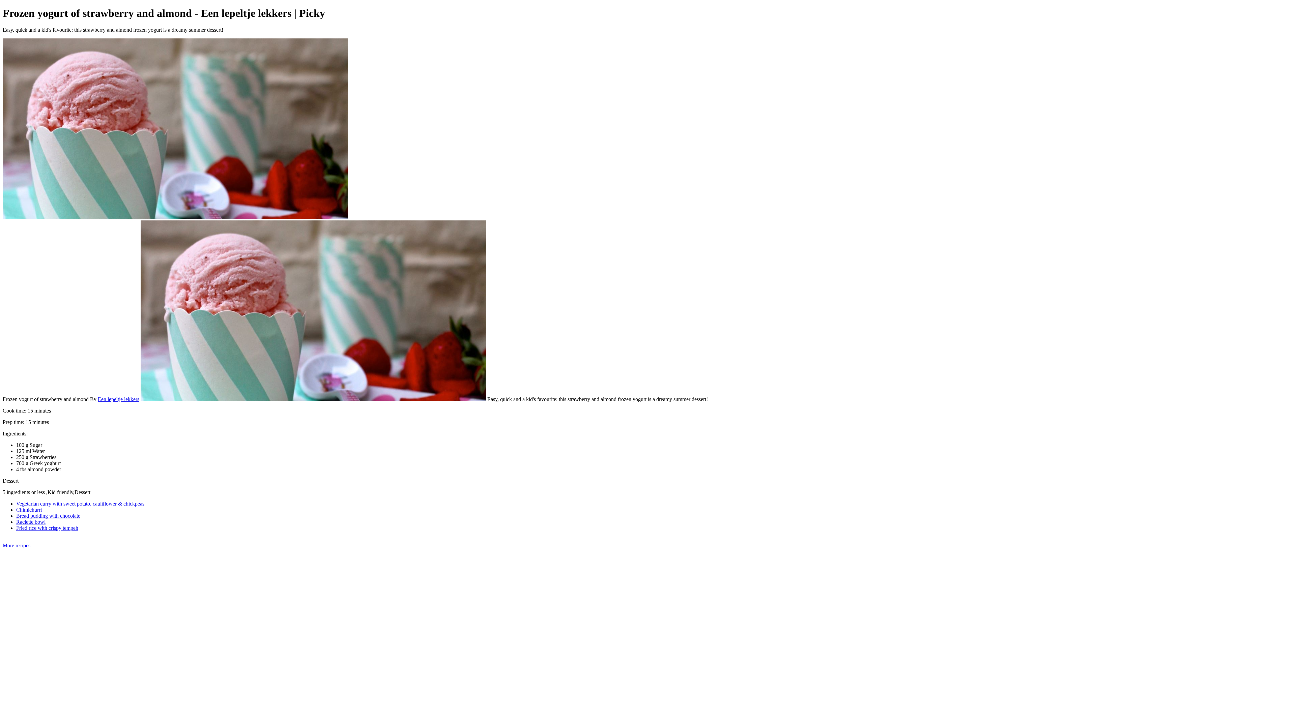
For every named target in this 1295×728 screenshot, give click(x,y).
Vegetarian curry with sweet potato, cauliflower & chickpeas (80, 504)
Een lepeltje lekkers (118, 399)
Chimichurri (29, 510)
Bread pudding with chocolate (48, 516)
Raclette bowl (31, 522)
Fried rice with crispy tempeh (47, 528)
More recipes (16, 545)
